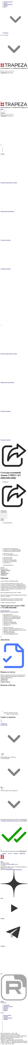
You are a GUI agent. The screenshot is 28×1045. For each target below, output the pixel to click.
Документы (3, 574)
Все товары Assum (5, 610)
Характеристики (4, 573)
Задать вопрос (4, 679)
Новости (5, 1009)
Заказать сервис (7, 1015)
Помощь (5, 5)
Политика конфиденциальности (14, 869)
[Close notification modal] (1, 850)
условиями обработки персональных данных (12, 820)
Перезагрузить (23, 851)
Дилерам (5, 1016)
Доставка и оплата (7, 1)
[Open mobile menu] (1, 70)
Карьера (5, 1010)
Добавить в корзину (5, 570)
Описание (3, 571)
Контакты (5, 32)
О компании (6, 1005)
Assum (2, 519)
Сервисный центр (7, 4)
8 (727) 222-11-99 (9, 864)
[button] (14, 497)
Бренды (5, 3)
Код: (3, 512)
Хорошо (25, 820)
